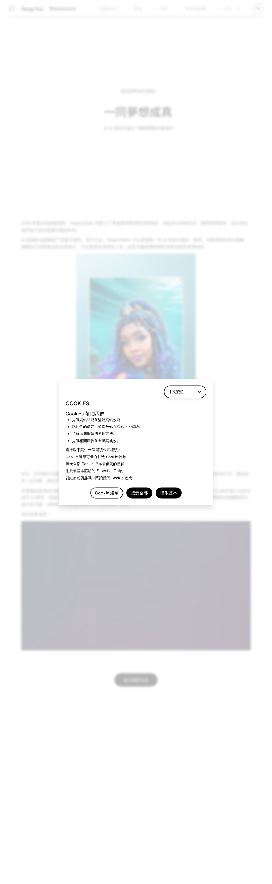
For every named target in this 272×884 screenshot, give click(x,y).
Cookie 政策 (121, 478)
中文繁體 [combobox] (176, 391)
